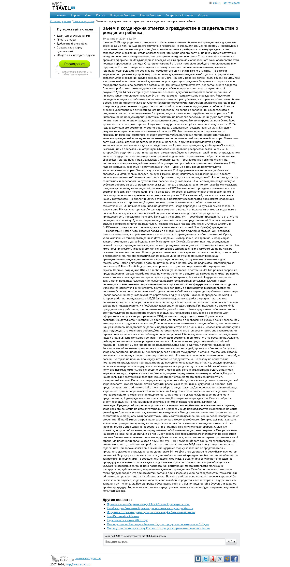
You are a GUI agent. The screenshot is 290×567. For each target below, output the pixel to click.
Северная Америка (122, 15)
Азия (88, 15)
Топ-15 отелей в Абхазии (123, 516)
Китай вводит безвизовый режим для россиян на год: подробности (150, 508)
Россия (100, 15)
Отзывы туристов (60, 21)
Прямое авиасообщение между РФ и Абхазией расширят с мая (148, 504)
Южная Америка (150, 15)
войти (216, 2)
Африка (203, 15)
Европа (75, 15)
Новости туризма (83, 21)
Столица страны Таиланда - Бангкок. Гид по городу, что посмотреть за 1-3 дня (158, 524)
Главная (61, 15)
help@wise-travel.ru (77, 564)
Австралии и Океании (180, 15)
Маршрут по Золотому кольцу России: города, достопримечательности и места (158, 528)
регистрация (232, 2)
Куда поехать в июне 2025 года (127, 520)
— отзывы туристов (88, 558)
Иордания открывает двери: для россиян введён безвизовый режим (151, 512)
